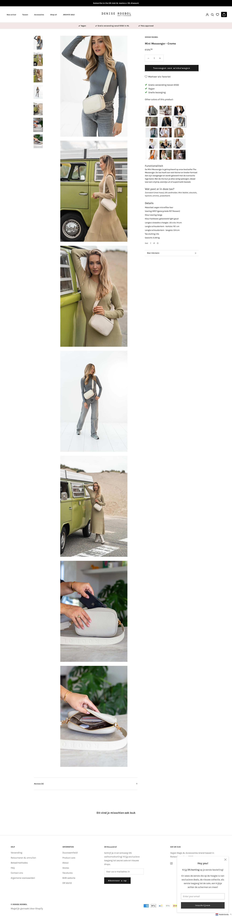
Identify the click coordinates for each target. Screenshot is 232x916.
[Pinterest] (157, 243)
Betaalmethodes (19, 862)
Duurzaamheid (70, 852)
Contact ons (17, 872)
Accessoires (39, 15)
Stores (65, 867)
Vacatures (67, 872)
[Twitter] (154, 243)
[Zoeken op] (212, 14)
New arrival (11, 15)
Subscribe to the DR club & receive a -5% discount (116, 3)
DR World (67, 883)
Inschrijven (202, 905)
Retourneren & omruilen (23, 857)
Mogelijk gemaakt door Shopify (27, 908)
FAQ (13, 867)
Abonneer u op (117, 880)
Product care (68, 857)
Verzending (16, 852)
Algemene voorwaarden (23, 878)
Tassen (25, 15)
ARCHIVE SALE (69, 15)
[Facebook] (150, 243)
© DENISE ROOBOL (19, 904)
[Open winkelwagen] (224, 14)
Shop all (53, 15)
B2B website (68, 878)
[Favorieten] (217, 14)
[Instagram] (171, 863)
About (65, 862)
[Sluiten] (225, 859)
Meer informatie (153, 253)
